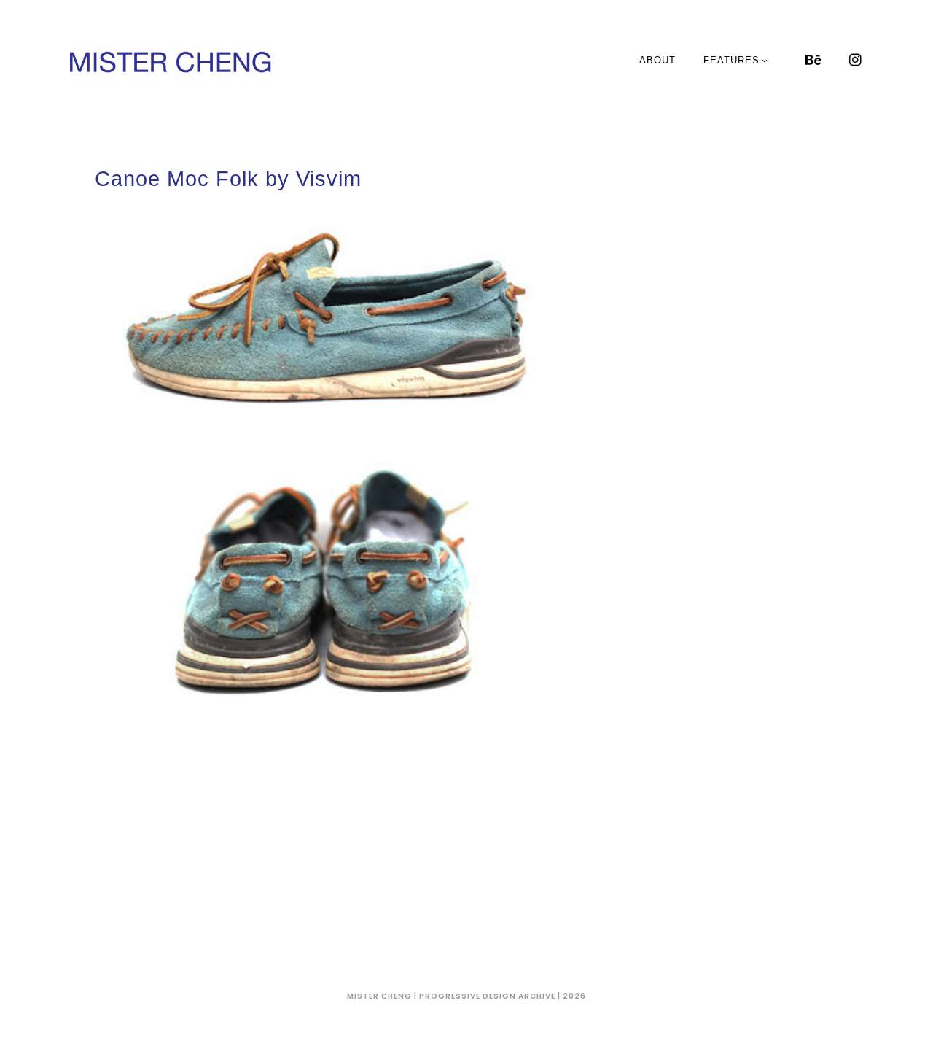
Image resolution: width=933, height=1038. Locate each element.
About (657, 60)
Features (731, 60)
